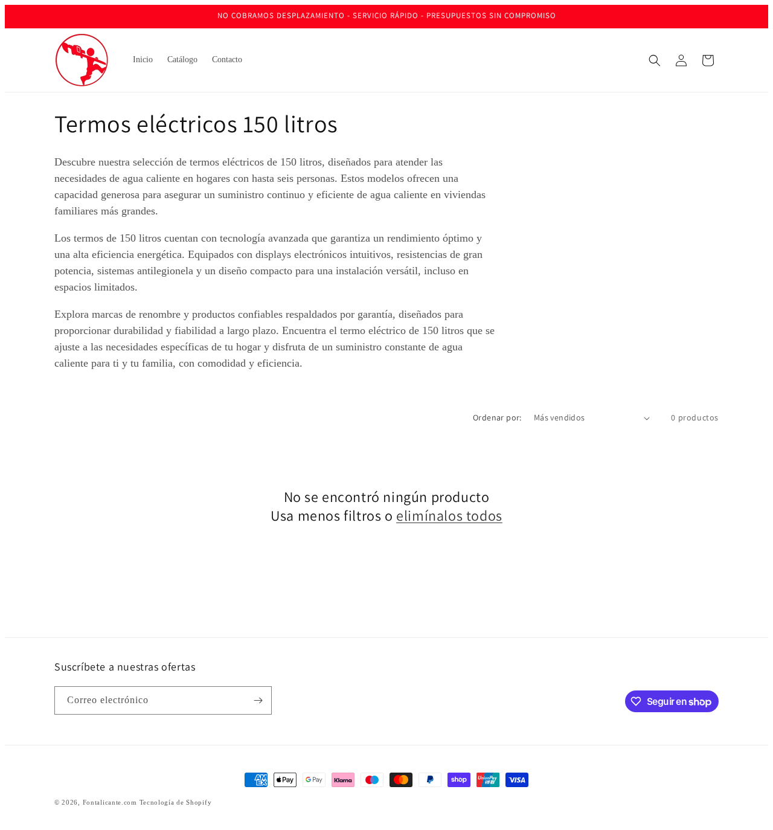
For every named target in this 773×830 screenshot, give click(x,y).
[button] (654, 60)
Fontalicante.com (110, 802)
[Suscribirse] (258, 700)
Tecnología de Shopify (176, 802)
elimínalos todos (449, 515)
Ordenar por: (497, 417)
